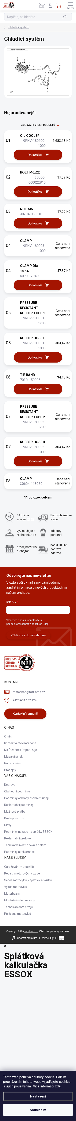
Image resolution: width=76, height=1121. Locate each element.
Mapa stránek (13, 756)
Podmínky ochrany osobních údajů (27, 798)
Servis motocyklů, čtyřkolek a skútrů (28, 880)
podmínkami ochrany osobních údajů (27, 623)
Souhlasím (38, 1110)
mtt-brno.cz (31, 931)
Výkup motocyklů (15, 887)
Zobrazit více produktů (38, 125)
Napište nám (12, 763)
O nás (8, 736)
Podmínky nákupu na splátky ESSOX (28, 831)
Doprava (9, 784)
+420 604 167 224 (25, 700)
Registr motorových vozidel (22, 873)
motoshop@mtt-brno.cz (29, 692)
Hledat (64, 16)
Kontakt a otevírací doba (20, 743)
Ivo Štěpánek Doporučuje (20, 750)
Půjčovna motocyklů (17, 913)
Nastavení (38, 1096)
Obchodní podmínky (17, 791)
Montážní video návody (19, 900)
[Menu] (70, 5)
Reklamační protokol (17, 838)
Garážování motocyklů (19, 866)
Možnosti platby (14, 811)
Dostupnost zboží (15, 818)
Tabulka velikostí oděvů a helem (25, 845)
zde (58, 1086)
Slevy (7, 825)
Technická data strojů (18, 907)
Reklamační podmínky (19, 804)
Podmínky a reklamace (19, 851)
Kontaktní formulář (25, 713)
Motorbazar (12, 893)
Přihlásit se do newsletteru (28, 635)
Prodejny (10, 770)
